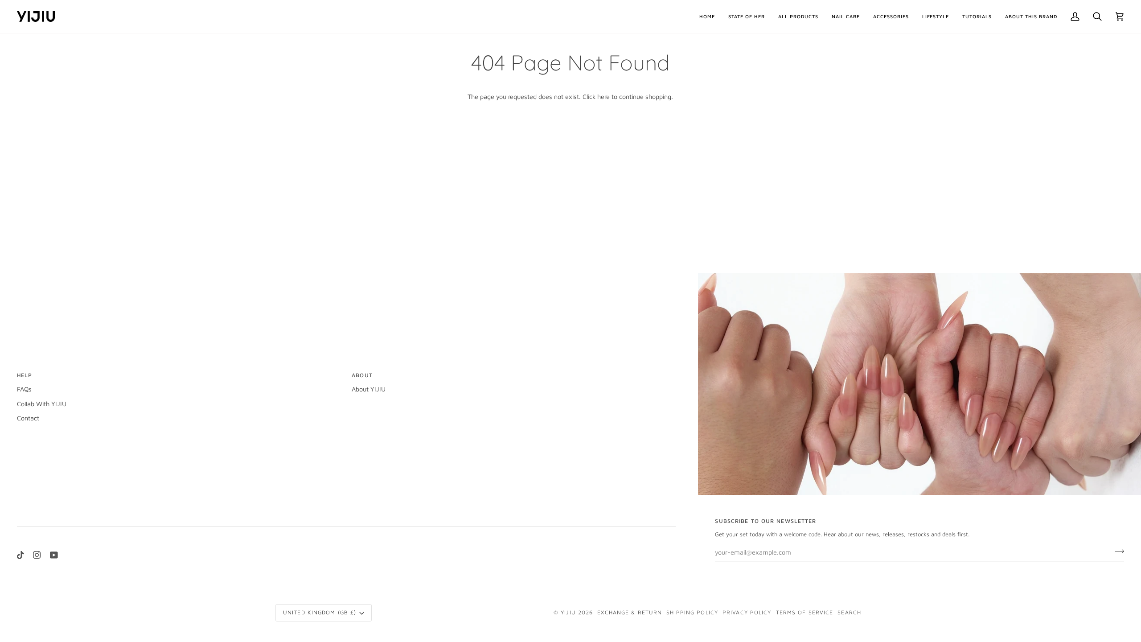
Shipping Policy (692, 612)
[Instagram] (37, 555)
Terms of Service (804, 612)
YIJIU (568, 612)
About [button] (362, 375)
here (603, 96)
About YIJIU (369, 389)
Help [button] (24, 375)
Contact (28, 418)
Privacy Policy (747, 612)
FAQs (24, 389)
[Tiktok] (20, 555)
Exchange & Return (629, 612)
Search (849, 612)
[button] (798, 16)
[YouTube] (54, 555)
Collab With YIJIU (41, 403)
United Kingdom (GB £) (319, 612)
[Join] (1116, 551)
